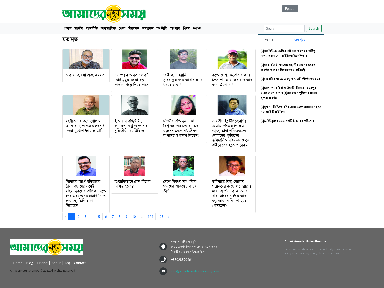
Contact (80, 263)
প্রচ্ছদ (67, 28)
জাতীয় (79, 28)
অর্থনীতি (162, 28)
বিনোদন (133, 28)
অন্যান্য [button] (197, 28)
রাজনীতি (92, 28)
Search (314, 28)
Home (17, 263)
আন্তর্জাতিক (108, 28)
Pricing (42, 263)
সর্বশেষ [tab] (268, 39)
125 (160, 216)
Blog (29, 263)
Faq (67, 263)
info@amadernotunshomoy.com (195, 271)
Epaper (290, 8)
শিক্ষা (186, 28)
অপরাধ (175, 28)
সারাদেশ (147, 28)
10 (134, 216)
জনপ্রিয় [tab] (299, 39)
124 (150, 216)
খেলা (122, 28)
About (56, 263)
